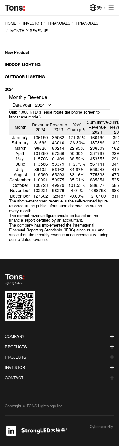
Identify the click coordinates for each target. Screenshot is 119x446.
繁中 (101, 7)
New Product (17, 52)
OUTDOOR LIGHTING (25, 76)
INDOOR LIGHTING (23, 64)
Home (10, 23)
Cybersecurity (101, 427)
